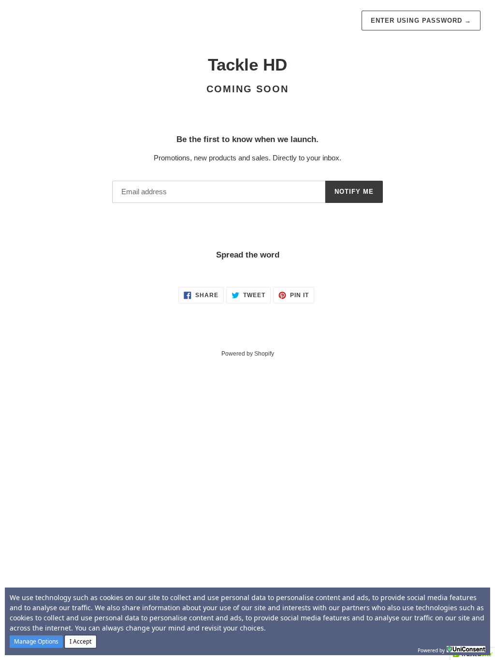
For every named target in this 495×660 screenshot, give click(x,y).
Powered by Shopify (247, 353)
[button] (36, 641)
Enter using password (421, 20)
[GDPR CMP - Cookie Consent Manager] (466, 649)
